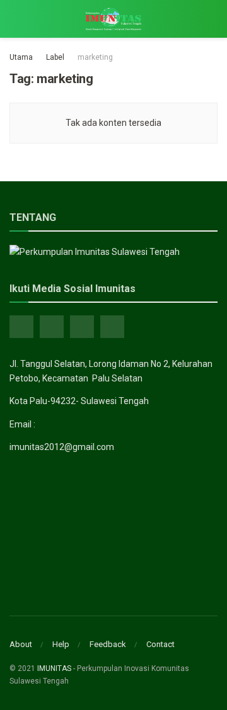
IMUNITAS (54, 668)
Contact (160, 644)
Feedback (108, 644)
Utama (21, 57)
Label (55, 57)
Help (60, 644)
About (20, 644)
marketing (95, 57)
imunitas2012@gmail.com (61, 447)
